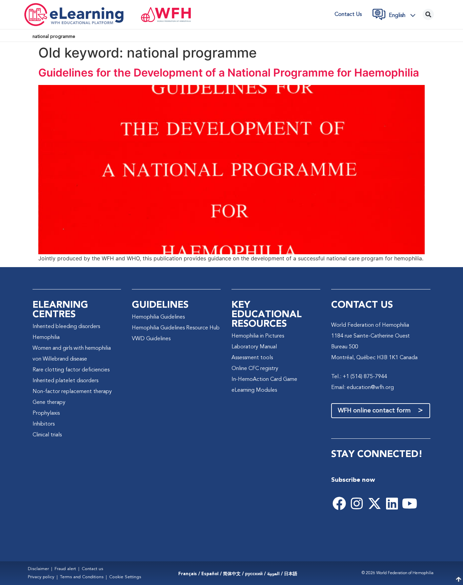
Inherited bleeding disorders (66, 326)
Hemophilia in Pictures (258, 336)
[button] (404, 15)
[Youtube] (410, 503)
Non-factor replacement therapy (72, 391)
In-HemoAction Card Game (264, 379)
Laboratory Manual (254, 347)
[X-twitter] (374, 503)
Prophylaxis (46, 413)
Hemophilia (46, 337)
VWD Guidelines (151, 339)
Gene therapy (49, 402)
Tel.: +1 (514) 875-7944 (359, 377)
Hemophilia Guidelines (158, 317)
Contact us (348, 14)
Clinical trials (47, 435)
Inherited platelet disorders (65, 381)
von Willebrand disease (60, 359)
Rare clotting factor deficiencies (71, 370)
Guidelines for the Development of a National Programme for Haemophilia (228, 72)
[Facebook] (339, 503)
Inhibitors (44, 424)
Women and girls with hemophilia (72, 348)
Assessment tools (252, 358)
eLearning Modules (254, 390)
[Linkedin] (392, 503)
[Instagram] (357, 503)
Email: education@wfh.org (362, 387)
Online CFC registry (255, 368)
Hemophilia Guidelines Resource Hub (176, 328)
